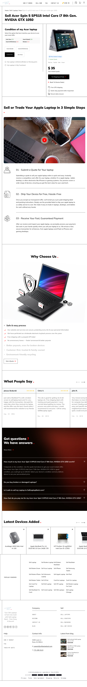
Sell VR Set (44, 580)
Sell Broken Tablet (34, 580)
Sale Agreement (39, 678)
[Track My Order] (76, 3)
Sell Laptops (65, 614)
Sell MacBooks (66, 622)
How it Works (27, 3)
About (34, 614)
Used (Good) (10, 48)
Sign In (65, 3)
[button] (83, 382)
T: (37, 650)
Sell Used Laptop (46, 590)
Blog (33, 626)
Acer (20, 10)
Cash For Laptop (71, 580)
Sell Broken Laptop (47, 562)
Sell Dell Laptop (46, 584)
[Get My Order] (84, 3)
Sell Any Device (66, 626)
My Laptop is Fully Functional (16, 65)
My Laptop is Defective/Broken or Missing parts (22, 62)
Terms (30, 678)
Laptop (15, 10)
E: (42, 646)
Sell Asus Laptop (46, 568)
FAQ (46, 3)
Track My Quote (9, 647)
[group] (14, 540)
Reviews (34, 618)
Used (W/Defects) (23, 48)
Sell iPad (69, 574)
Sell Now (39, 3)
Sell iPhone (57, 568)
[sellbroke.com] (8, 609)
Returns (56, 678)
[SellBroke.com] (6, 3)
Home (7, 10)
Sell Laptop (32, 562)
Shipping (49, 678)
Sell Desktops (66, 618)
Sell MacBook (70, 562)
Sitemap (63, 678)
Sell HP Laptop (58, 584)
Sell (11, 10)
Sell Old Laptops (59, 590)
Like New (20, 54)
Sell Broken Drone (34, 568)
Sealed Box (10, 54)
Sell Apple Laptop (59, 574)
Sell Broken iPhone (35, 574)
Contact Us (55, 3)
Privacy (23, 678)
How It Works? (9, 640)
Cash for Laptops (59, 580)
